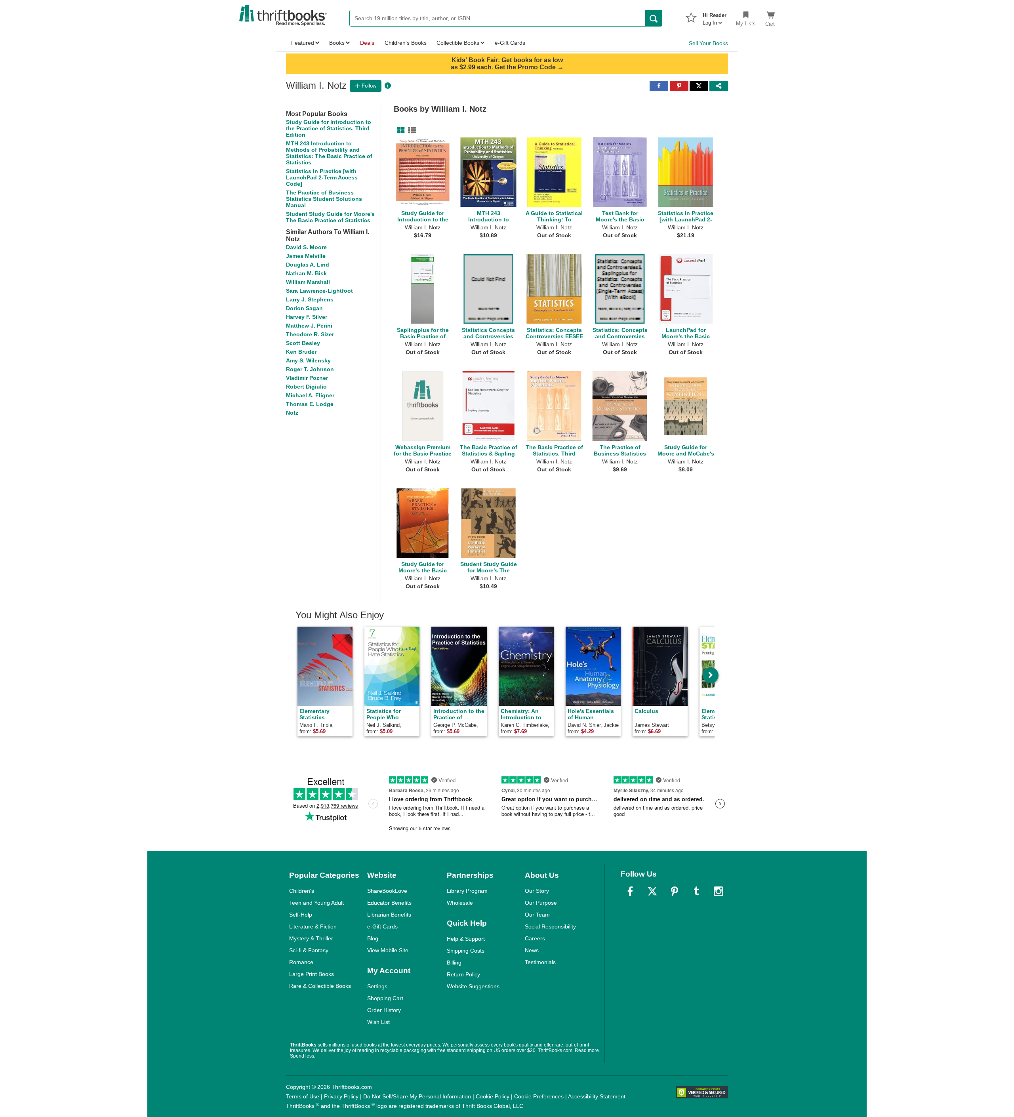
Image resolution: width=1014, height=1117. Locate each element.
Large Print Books (311, 974)
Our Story (537, 891)
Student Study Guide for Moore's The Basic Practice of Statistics (330, 217)
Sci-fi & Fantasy (308, 950)
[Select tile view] (410, 130)
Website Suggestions (473, 986)
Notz (292, 413)
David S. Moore (306, 247)
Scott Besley (303, 343)
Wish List (378, 1022)
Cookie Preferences (539, 1096)
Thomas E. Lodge (310, 404)
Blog (372, 938)
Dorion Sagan (304, 308)
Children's (301, 891)
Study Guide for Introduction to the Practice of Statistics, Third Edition (328, 128)
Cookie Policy (492, 1096)
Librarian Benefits (389, 914)
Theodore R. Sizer (310, 334)
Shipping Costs (465, 950)
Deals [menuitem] (367, 43)
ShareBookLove (387, 891)
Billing (454, 962)
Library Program (467, 891)
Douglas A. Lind (307, 264)
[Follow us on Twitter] (652, 891)
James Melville (306, 256)
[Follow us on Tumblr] (696, 891)
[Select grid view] (399, 130)
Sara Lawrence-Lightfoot (319, 291)
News (532, 950)
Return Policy (463, 974)
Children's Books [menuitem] (406, 43)
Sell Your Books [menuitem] (708, 43)
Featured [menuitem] (302, 43)
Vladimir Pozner (307, 378)
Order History (384, 1010)
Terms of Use (302, 1096)
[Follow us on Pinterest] (674, 891)
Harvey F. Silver (306, 317)
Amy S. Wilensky (308, 360)
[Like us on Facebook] (630, 891)
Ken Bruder (301, 352)
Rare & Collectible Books (320, 986)
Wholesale (460, 903)
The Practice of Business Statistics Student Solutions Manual (324, 198)
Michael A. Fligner (310, 395)
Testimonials (540, 962)
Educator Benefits (389, 903)
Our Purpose (541, 903)
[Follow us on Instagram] (718, 891)
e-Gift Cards (382, 926)
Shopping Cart (385, 998)
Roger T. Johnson (310, 369)
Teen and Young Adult (316, 903)
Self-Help (300, 914)
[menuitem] (714, 17)
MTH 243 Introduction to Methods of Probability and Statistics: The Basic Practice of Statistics (329, 153)
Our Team (537, 914)
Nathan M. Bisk (306, 273)
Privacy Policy (341, 1096)
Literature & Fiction (313, 926)
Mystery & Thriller (311, 938)
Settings (377, 986)
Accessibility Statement (596, 1096)
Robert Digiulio (306, 386)
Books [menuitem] (337, 43)
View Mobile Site (387, 950)
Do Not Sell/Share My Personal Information (417, 1096)
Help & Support (466, 939)
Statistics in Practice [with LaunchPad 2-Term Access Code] (322, 177)
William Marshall (308, 282)
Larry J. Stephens (310, 299)
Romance (301, 962)
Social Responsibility (550, 926)
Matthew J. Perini (309, 325)
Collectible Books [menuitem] (457, 43)
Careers (535, 938)
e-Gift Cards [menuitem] (510, 43)
